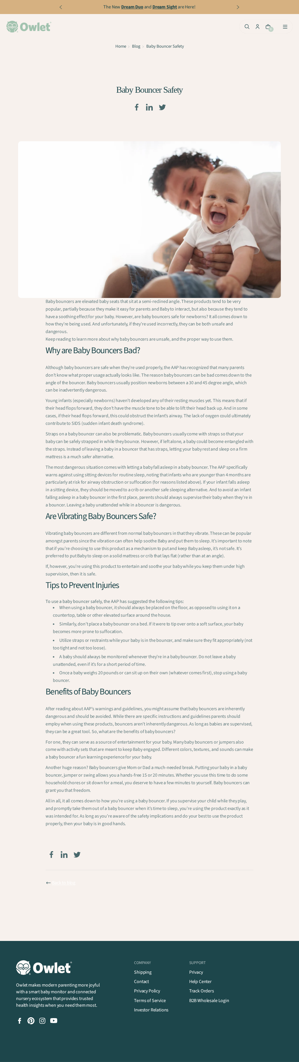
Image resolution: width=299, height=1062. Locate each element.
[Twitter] (162, 107)
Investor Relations (151, 1010)
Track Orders (201, 991)
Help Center (200, 981)
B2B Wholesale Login (209, 1000)
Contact (141, 981)
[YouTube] (53, 1020)
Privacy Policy (147, 991)
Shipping (143, 972)
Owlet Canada (45, 1052)
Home (120, 46)
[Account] (257, 26)
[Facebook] (136, 107)
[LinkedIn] (149, 107)
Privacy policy (144, 1052)
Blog (136, 46)
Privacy (196, 972)
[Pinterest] (30, 1020)
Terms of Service (150, 1000)
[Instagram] (42, 1020)
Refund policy (111, 1052)
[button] (273, 1052)
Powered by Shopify (78, 1052)
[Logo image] (29, 27)
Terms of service (178, 1052)
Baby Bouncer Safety (165, 46)
